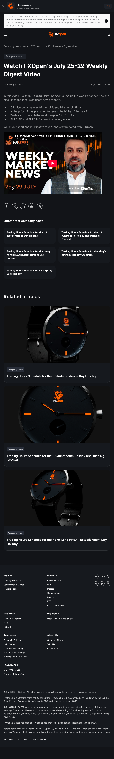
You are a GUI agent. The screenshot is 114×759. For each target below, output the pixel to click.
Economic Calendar (13, 640)
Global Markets (54, 580)
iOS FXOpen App (12, 670)
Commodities (53, 593)
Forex (50, 584)
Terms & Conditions (11, 739)
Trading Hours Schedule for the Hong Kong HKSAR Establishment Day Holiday (28, 255)
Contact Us (52, 648)
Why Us (51, 644)
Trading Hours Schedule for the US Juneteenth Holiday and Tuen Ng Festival (81, 236)
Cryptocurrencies (55, 605)
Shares (50, 597)
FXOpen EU (9, 698)
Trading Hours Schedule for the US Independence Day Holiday (27, 234)
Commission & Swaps (14, 584)
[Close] (3, 6)
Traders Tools (10, 589)
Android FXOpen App (14, 674)
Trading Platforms (12, 618)
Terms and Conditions (80, 728)
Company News (55, 640)
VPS (6, 623)
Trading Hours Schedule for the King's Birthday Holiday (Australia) (83, 253)
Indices (50, 589)
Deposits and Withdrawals (60, 618)
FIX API (7, 627)
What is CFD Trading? (14, 648)
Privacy (25, 739)
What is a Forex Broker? (15, 656)
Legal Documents (39, 739)
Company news (12, 46)
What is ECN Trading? (14, 652)
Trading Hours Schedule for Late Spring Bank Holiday (29, 272)
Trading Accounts (12, 580)
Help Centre (9, 644)
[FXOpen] (57, 34)
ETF (49, 601)
